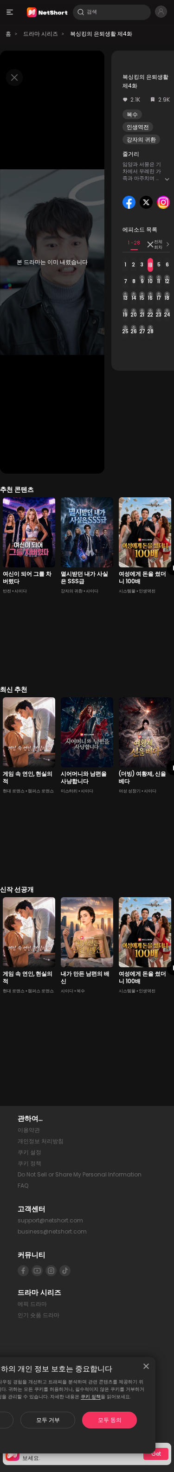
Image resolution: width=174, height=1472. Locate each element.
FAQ (23, 1185)
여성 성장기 (130, 791)
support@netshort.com (50, 1220)
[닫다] (146, 1366)
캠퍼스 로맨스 (41, 791)
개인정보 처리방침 (41, 1141)
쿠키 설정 (29, 1152)
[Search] (80, 12)
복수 (132, 114)
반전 (7, 591)
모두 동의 (110, 1420)
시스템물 (127, 591)
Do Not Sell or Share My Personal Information (80, 1174)
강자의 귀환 (141, 139)
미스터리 (69, 791)
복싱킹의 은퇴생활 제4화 (101, 34)
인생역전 (138, 127)
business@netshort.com (52, 1231)
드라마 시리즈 (40, 34)
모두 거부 (48, 1420)
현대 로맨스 (14, 791)
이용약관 (29, 1130)
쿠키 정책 (91, 1396)
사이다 (20, 591)
